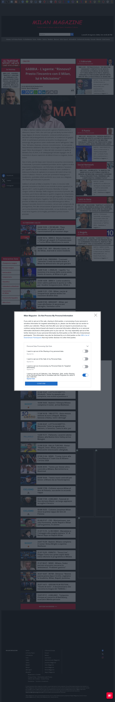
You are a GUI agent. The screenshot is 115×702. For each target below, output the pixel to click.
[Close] (96, 316)
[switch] (85, 351)
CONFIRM (41, 383)
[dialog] (57, 351)
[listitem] (57, 346)
